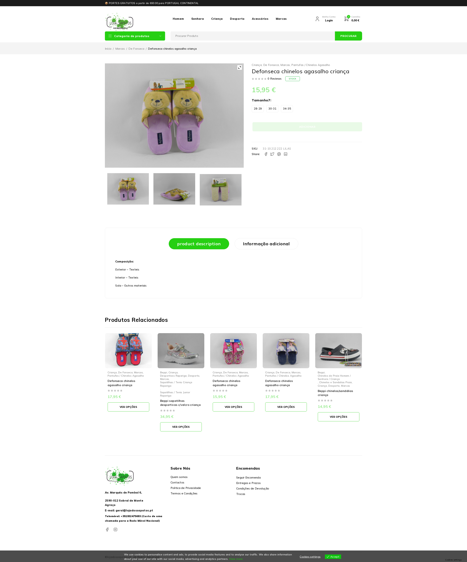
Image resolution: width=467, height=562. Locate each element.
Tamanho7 (261, 100)
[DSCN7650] (220, 189)
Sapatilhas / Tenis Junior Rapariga (175, 394)
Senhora (197, 18)
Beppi (163, 372)
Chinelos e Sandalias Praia (335, 382)
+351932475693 (131, 516)
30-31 (272, 108)
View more (236, 559)
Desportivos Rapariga (173, 375)
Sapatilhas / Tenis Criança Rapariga (176, 384)
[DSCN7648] (128, 188)
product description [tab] (199, 243)
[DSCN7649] (174, 188)
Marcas (281, 18)
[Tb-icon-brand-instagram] (115, 529)
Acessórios (260, 18)
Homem (178, 18)
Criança (217, 18)
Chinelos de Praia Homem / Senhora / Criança (334, 377)
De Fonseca (136, 48)
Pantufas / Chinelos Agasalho (310, 65)
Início (108, 48)
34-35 (287, 108)
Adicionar (307, 126)
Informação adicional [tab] (266, 243)
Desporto (237, 18)
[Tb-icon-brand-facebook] (107, 529)
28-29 (258, 108)
